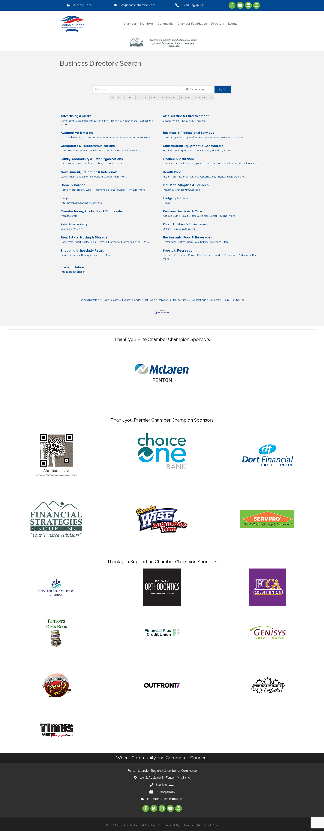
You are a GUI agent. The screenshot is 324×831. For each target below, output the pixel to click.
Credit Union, (242, 163)
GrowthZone (211, 825)
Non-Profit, (84, 163)
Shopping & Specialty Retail (82, 250)
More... (64, 124)
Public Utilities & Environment (185, 224)
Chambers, (110, 163)
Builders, (189, 150)
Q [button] (177, 97)
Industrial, (168, 189)
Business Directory (89, 299)
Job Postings (198, 299)
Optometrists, (208, 176)
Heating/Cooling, (173, 150)
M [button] (162, 97)
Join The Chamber (234, 299)
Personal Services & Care (182, 211)
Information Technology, (98, 150)
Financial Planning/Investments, (194, 163)
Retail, (64, 254)
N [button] (166, 97)
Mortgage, (114, 241)
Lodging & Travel (176, 198)
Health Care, (170, 176)
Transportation (72, 267)
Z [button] (211, 97)
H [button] (145, 97)
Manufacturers (69, 215)
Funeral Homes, (200, 215)
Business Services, (209, 137)
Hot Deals (149, 299)
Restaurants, (170, 241)
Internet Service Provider (127, 150)
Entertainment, (171, 120)
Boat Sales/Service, (117, 137)
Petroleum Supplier (184, 228)
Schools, (95, 176)
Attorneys (96, 202)
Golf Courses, (205, 254)
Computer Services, (72, 150)
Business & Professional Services (188, 133)
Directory (217, 23)
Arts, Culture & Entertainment (186, 116)
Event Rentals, (228, 137)
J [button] (151, 97)
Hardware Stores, (116, 189)
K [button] (154, 97)
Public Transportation (73, 271)
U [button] (192, 97)
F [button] (137, 97)
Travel (166, 202)
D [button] (130, 97)
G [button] (141, 97)
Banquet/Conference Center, (179, 254)
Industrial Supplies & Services (186, 185)
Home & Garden (73, 185)
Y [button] (208, 97)
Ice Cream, (215, 241)
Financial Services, (223, 163)
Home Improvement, (73, 189)
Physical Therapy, (227, 176)
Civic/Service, (69, 163)
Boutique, (86, 254)
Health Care (172, 172)
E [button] (133, 97)
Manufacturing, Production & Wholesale (91, 211)
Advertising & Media (76, 116)
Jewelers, (98, 254)
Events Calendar (131, 299)
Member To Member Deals (173, 299)
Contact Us (215, 299)
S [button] (185, 97)
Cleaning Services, (187, 137)
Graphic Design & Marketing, (92, 120)
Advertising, (67, 120)
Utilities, (167, 228)
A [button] (119, 97)
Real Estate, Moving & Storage (84, 237)
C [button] (126, 97)
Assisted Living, (172, 215)
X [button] (204, 97)
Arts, (191, 120)
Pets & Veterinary (74, 224)
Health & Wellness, (188, 176)
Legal (65, 198)
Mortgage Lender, (131, 241)
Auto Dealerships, (71, 137)
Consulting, (169, 137)
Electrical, (217, 150)
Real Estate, (67, 241)
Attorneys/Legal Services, (75, 202)
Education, (83, 176)
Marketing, (116, 120)
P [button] (174, 97)
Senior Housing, (219, 215)
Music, (184, 120)
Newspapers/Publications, (138, 120)
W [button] (200, 97)
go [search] (224, 89)
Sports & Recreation (178, 250)
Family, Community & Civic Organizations (92, 159)
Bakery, (204, 241)
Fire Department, (110, 176)
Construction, (203, 150)
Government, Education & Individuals (89, 172)
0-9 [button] (112, 97)
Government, (68, 176)
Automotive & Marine (77, 133)
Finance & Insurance (178, 159)
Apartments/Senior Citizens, (91, 241)
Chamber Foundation (192, 23)
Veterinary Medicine (72, 228)
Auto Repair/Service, (93, 137)
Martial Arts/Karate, (249, 254)
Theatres (200, 120)
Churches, (97, 163)
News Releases (111, 299)
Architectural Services (187, 189)
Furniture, (132, 189)
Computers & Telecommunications (88, 146)
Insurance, (169, 163)
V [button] (196, 97)
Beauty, (186, 215)
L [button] (158, 97)
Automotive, (136, 137)
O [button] (170, 97)
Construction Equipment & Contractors (193, 146)
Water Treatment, (95, 189)
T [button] (188, 97)
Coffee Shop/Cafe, (188, 241)
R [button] (181, 97)
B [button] (122, 97)
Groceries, (74, 254)
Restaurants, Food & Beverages (187, 237)
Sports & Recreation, (225, 254)
